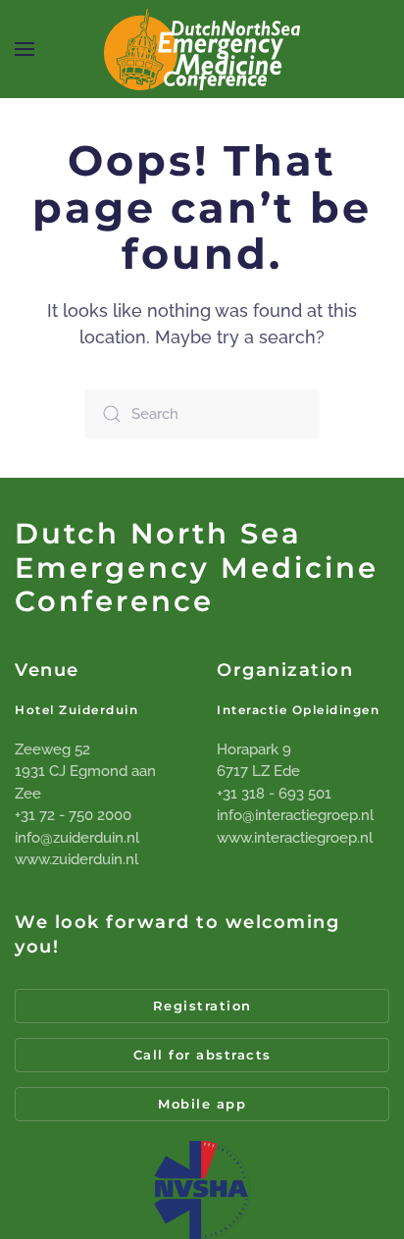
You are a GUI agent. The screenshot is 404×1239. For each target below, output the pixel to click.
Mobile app (202, 1103)
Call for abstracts (202, 1054)
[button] (24, 49)
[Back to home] (202, 49)
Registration (202, 1005)
